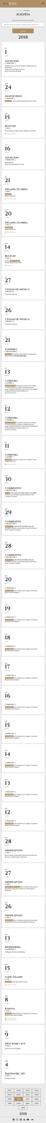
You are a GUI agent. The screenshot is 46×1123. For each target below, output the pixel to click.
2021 (28, 1095)
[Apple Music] (24, 1119)
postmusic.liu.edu (11, 984)
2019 (10, 1099)
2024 (36, 1090)
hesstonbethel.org (11, 1018)
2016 (37, 1099)
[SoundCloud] (32, 1119)
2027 (9, 1090)
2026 (18, 1090)
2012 (37, 1103)
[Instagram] (17, 1119)
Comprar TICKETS (11, 134)
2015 (9, 1103)
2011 (23, 1108)
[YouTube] (28, 1119)
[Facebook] (14, 1119)
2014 (18, 1103)
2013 (27, 1103)
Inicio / (20, 10)
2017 (27, 1099)
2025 (27, 1090)
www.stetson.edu (11, 198)
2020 (36, 1095)
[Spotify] (21, 1119)
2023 (9, 1095)
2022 (18, 1095)
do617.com (9, 265)
